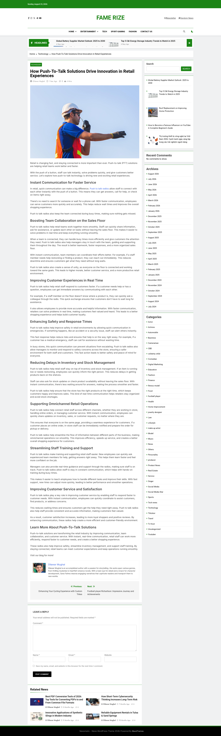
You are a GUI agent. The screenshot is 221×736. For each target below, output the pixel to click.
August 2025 (153, 237)
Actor (150, 322)
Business (152, 338)
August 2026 (153, 174)
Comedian (152, 359)
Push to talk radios (99, 188)
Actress (151, 327)
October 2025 (153, 227)
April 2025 (152, 259)
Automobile (153, 332)
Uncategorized (154, 529)
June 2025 (152, 248)
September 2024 (155, 296)
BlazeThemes (138, 731)
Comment (38, 623)
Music (150, 439)
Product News (154, 465)
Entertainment (88, 31)
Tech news (152, 502)
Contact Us (146, 31)
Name (36, 655)
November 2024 (155, 285)
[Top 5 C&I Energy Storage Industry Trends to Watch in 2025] (113, 44)
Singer (150, 481)
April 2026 (152, 195)
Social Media (153, 487)
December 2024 (154, 280)
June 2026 (152, 184)
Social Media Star (155, 492)
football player (154, 396)
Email (72, 655)
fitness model (154, 386)
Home (71, 31)
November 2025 (155, 221)
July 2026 (152, 179)
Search (150, 63)
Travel (150, 518)
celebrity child (154, 354)
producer (152, 460)
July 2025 (152, 243)
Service (151, 476)
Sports (151, 497)
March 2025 (153, 264)
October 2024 (153, 291)
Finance (151, 380)
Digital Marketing (155, 364)
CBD (150, 348)
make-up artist (154, 428)
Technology (36, 65)
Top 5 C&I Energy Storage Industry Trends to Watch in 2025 (148, 41)
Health (151, 401)
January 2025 (153, 275)
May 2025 (152, 253)
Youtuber (152, 534)
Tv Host (151, 524)
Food (150, 391)
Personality (153, 455)
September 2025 (155, 232)
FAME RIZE (110, 17)
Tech (104, 31)
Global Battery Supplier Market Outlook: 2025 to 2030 (80, 41)
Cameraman (153, 343)
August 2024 (153, 301)
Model (150, 433)
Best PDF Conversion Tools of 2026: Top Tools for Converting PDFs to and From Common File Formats (64, 699)
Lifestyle (151, 423)
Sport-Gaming (118, 31)
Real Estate (153, 470)
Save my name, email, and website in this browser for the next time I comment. (69, 666)
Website (108, 655)
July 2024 (152, 307)
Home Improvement (156, 407)
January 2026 (153, 211)
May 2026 (152, 190)
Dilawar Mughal (39, 81)
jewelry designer (155, 412)
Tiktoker (151, 513)
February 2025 (154, 269)
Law (150, 417)
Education (152, 370)
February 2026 (154, 206)
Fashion (133, 31)
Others (151, 449)
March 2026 (153, 200)
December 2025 (154, 216)
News (150, 444)
